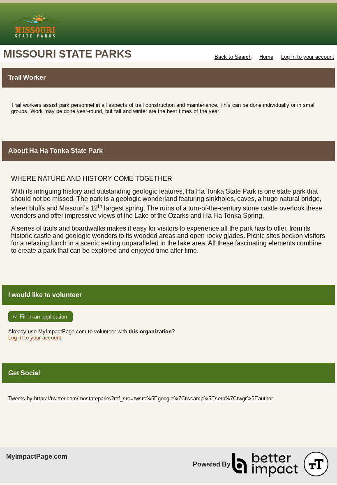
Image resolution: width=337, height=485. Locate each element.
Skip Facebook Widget (35, 411)
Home (266, 57)
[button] (316, 464)
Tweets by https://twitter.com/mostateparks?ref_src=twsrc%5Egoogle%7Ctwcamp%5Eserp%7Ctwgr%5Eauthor (140, 398)
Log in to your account (307, 57)
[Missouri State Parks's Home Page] (168, 24)
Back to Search (233, 57)
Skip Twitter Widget (31, 392)
